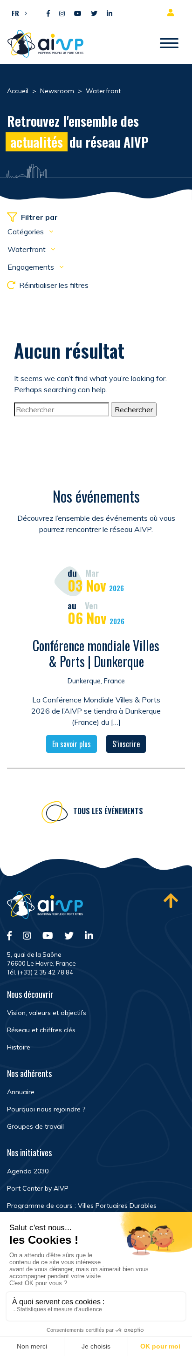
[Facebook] (48, 13)
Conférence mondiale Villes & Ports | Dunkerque (96, 653)
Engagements (31, 267)
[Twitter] (94, 13)
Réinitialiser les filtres (54, 285)
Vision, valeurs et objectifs (46, 1012)
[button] (17, 12)
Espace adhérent (172, 12)
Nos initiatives (29, 1152)
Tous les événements (108, 811)
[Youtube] (77, 13)
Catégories (26, 231)
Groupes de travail (35, 1126)
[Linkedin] (109, 13)
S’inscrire (126, 744)
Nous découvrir (30, 994)
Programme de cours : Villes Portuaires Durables (82, 1205)
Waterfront (27, 249)
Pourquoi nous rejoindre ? (46, 1109)
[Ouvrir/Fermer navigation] (169, 44)
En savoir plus (71, 744)
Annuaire (20, 1092)
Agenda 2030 (27, 1171)
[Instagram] (62, 13)
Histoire (18, 1047)
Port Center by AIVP (38, 1188)
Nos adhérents (29, 1073)
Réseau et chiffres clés (41, 1030)
